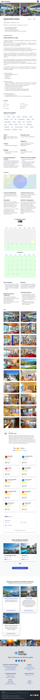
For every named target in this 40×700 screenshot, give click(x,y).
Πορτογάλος (4, 693)
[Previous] (19, 221)
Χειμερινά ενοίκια (10, 676)
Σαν (35, 19)
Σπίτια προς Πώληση (29, 667)
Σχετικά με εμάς (30, 682)
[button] (39, 9)
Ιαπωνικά (27, 693)
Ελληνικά (23, 693)
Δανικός (13, 693)
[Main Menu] (38, 1)
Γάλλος (20, 692)
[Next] (21, 221)
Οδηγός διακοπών (10, 682)
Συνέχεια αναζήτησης (21, 568)
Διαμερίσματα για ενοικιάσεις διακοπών (10, 666)
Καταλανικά (12, 692)
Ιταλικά (27, 692)
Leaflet (35, 188)
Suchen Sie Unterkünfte (10, 668)
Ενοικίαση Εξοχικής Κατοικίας (10, 667)
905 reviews (24, 450)
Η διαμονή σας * (8, 520)
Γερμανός (24, 692)
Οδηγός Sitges (10, 681)
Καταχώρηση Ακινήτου (29, 675)
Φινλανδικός (18, 693)
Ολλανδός (9, 693)
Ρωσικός (4, 694)
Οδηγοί (10, 679)
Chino (7, 694)
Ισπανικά (16, 692)
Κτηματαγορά (29, 666)
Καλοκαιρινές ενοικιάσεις (10, 677)
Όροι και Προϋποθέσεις (23, 695)
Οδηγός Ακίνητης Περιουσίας (10, 683)
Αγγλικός (7, 692)
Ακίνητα (29, 669)
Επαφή (29, 683)
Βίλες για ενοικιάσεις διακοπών (11, 669)
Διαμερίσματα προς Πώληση (29, 668)
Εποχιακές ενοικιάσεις (10, 674)
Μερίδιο (30, 19)
